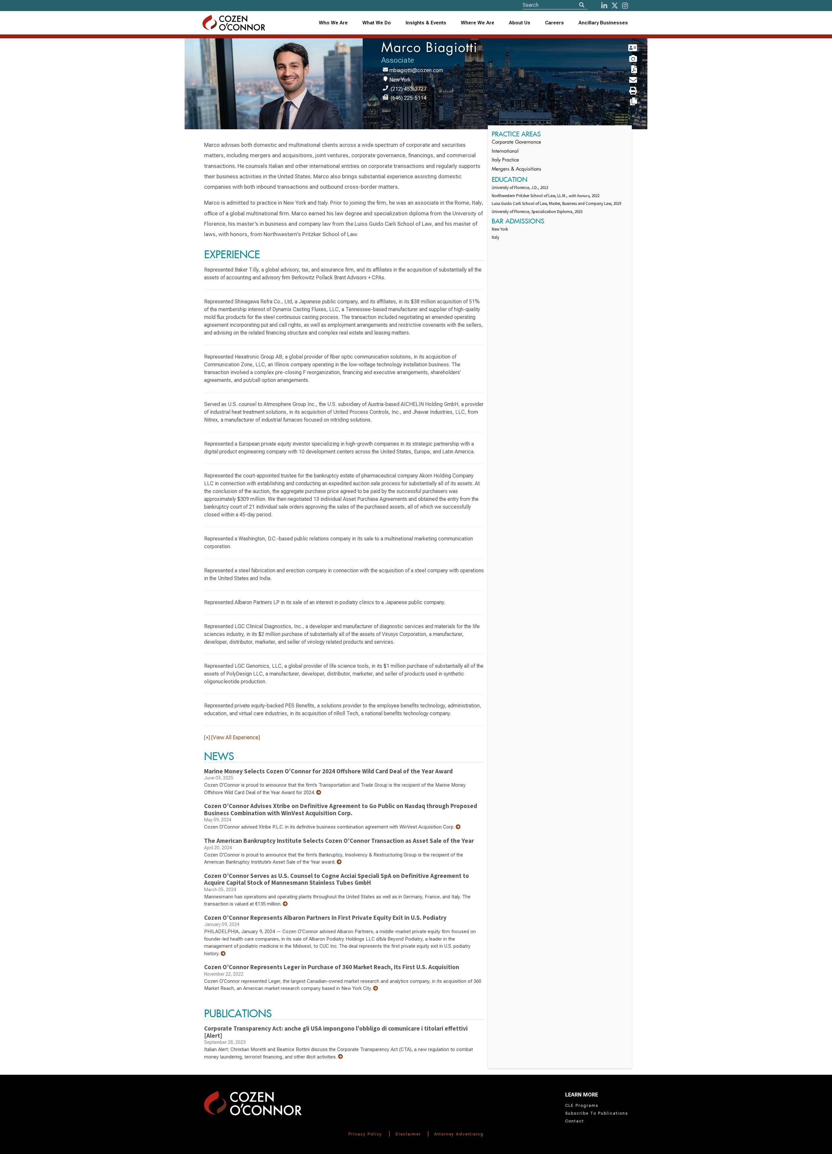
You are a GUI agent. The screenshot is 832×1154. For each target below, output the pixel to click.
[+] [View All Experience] (232, 737)
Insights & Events (426, 23)
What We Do (376, 23)
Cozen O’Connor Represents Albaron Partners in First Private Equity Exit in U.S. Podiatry (325, 917)
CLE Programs (581, 1105)
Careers (554, 23)
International (505, 151)
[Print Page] (625, 91)
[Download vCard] (625, 48)
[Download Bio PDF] (625, 69)
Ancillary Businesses (603, 23)
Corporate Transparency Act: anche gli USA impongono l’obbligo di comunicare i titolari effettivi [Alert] (336, 1031)
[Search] (582, 5)
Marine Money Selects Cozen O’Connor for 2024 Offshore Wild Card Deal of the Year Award (328, 771)
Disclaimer (408, 1134)
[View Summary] (318, 792)
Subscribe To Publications (596, 1113)
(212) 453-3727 (408, 89)
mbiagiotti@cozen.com (416, 70)
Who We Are (333, 23)
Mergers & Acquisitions (516, 169)
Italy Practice (505, 160)
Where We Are (477, 23)
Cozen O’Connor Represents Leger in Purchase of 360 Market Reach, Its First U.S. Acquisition (331, 967)
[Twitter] (614, 5)
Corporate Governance (516, 142)
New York (400, 80)
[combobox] (426, 23)
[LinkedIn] (604, 5)
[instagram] (625, 5)
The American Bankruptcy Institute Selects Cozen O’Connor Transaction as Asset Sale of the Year (339, 840)
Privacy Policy (365, 1134)
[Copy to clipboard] (625, 102)
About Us (519, 23)
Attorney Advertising (459, 1134)
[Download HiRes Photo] (625, 59)
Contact (574, 1121)
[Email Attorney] (625, 80)
